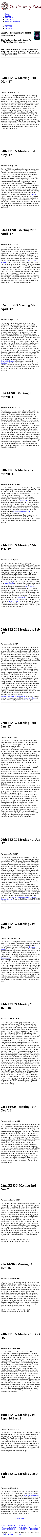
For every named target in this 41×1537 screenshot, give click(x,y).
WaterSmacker (5, 958)
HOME (3, 1525)
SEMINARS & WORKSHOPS (21, 1527)
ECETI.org (4, 363)
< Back (17, 1518)
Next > (23, 1518)
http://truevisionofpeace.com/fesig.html (13, 696)
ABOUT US (12, 1525)
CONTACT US (22, 1529)
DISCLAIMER (8, 1534)
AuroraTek (21, 597)
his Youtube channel (30, 698)
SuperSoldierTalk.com (8, 361)
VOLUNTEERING (8, 1529)
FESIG (36, 1527)
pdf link (34, 194)
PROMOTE (34, 1529)
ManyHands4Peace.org (31, 1495)
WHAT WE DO (24, 1525)
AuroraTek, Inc (9, 583)
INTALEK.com (14, 601)
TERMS (18, 1534)
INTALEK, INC (23, 500)
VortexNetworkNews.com (21, 511)
